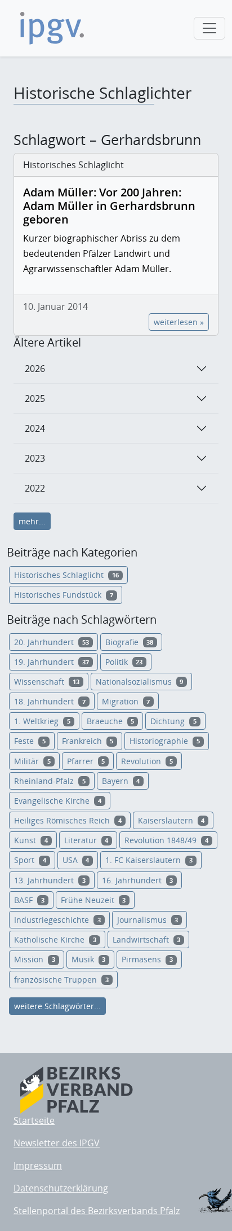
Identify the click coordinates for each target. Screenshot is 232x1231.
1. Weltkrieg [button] (42, 721)
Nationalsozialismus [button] (140, 681)
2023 (35, 458)
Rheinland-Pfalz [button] (50, 781)
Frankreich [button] (88, 740)
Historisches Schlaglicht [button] (66, 574)
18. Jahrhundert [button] (50, 701)
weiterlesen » (179, 322)
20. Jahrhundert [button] (51, 642)
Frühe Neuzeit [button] (93, 900)
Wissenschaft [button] (46, 681)
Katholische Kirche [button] (55, 939)
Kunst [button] (31, 840)
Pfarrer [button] (86, 761)
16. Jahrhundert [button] (137, 880)
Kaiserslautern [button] (171, 820)
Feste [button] (30, 740)
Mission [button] (34, 959)
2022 (35, 488)
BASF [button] (29, 900)
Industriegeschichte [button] (57, 919)
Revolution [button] (147, 761)
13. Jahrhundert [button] (50, 880)
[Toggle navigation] (209, 28)
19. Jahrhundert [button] (51, 661)
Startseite (34, 1120)
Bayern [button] (121, 781)
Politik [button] (124, 661)
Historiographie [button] (165, 740)
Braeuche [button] (111, 721)
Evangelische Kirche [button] (57, 800)
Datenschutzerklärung (61, 1188)
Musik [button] (89, 959)
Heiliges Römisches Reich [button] (68, 820)
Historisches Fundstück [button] (63, 594)
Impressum (38, 1165)
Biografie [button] (129, 642)
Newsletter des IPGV (57, 1143)
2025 (35, 398)
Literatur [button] (86, 840)
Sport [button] (30, 860)
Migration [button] (126, 701)
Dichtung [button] (173, 721)
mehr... (32, 521)
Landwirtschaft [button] (147, 939)
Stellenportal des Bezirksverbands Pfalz (97, 1210)
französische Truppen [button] (61, 979)
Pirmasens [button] (147, 959)
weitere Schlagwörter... (57, 1006)
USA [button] (76, 860)
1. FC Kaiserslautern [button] (149, 860)
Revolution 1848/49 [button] (166, 840)
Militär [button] (32, 761)
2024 (35, 428)
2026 (35, 368)
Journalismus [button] (148, 919)
